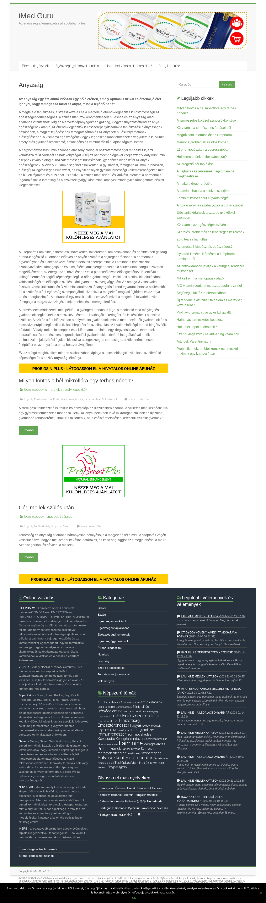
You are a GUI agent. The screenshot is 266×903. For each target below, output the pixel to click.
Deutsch (142, 788)
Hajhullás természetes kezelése (200, 319)
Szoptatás (56, 526)
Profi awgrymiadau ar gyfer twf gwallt (204, 312)
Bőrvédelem (107, 711)
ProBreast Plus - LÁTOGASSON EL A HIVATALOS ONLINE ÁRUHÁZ (93, 579)
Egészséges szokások (112, 621)
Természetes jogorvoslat (114, 674)
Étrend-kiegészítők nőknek (36, 855)
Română (120, 808)
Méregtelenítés (154, 744)
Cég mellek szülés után (46, 507)
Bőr (113, 706)
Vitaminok (138, 763)
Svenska (162, 808)
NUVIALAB (26, 787)
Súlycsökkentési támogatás (126, 757)
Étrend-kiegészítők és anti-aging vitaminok (208, 334)
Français (139, 794)
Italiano (130, 801)
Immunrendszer (92, 399)
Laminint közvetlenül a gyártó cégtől (203, 198)
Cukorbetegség (150, 711)
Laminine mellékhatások (199, 616)
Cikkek (102, 608)
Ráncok (126, 748)
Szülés (66, 526)
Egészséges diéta (140, 716)
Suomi (127, 794)
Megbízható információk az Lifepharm (204, 135)
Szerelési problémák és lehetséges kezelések (210, 232)
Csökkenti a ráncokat (129, 711)
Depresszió (105, 716)
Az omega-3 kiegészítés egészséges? (205, 246)
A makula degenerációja (194, 183)
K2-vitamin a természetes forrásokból (204, 127)
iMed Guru (36, 15)
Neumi (23, 741)
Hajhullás (104, 730)
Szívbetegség (151, 753)
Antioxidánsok (151, 702)
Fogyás (136, 725)
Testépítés (123, 762)
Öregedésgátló (117, 767)
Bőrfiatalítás (141, 707)
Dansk (131, 788)
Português (106, 808)
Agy (123, 702)
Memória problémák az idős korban (202, 142)
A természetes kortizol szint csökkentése (206, 120)
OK (134, 897)
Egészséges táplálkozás (113, 628)
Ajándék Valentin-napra (194, 341)
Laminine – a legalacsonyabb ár (205, 712)
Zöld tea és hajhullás (192, 239)
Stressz (135, 748)
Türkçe (104, 814)
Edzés (102, 614)
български (106, 788)
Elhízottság (129, 720)
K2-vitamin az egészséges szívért (201, 225)
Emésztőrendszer (43, 399)
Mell (36, 526)
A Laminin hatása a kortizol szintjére (203, 191)
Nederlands (154, 801)
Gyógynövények (151, 725)
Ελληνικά (156, 788)
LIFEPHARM (27, 608)
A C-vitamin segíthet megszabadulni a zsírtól (209, 285)
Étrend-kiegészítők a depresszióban (203, 149)
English (104, 794)
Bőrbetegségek (124, 706)
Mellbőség (44, 526)
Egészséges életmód (108, 721)
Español (116, 794)
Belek (101, 706)
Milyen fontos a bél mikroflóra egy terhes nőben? (76, 380)
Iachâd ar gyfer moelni (122, 730)
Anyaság (28, 399)
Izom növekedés (139, 734)
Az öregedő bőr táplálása (195, 164)
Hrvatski (152, 794)
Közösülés (112, 744)
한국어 (141, 801)
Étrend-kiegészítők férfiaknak (38, 849)
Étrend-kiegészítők (35, 66)
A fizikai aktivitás (109, 702)
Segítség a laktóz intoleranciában (201, 293)
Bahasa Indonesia (111, 801)
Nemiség (103, 654)
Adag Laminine (169, 66)
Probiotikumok (109, 399)
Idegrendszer (144, 730)
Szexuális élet (132, 753)
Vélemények (106, 681)
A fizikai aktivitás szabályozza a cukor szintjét (210, 205)
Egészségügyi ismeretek (42, 390)
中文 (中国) (134, 814)
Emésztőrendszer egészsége (68, 399)
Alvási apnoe (133, 702)
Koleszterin (150, 739)
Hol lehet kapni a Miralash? (197, 327)
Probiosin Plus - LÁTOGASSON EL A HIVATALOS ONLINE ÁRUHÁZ (93, 368)
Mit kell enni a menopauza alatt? (200, 278)
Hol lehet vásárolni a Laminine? (129, 66)
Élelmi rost (151, 762)
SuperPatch (26, 695)
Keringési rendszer (129, 739)
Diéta (117, 716)
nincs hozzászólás (138, 399)
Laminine (131, 743)
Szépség (66, 517)
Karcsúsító (106, 738)
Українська (118, 814)
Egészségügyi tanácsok (41, 517)
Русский (133, 808)
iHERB (23, 828)
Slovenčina (148, 808)
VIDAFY (24, 667)
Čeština (120, 788)
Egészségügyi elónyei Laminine (78, 66)
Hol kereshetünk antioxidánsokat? (202, 157)
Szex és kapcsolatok (111, 667)
